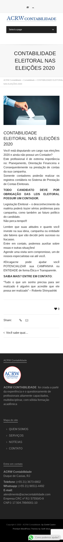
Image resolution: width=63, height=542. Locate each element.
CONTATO (15, 448)
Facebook (29, 6)
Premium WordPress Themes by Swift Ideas (31, 529)
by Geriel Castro (48, 525)
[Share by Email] (26, 320)
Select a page (15, 29)
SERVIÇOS (16, 435)
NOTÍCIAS (15, 442)
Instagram (34, 6)
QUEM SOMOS (18, 429)
